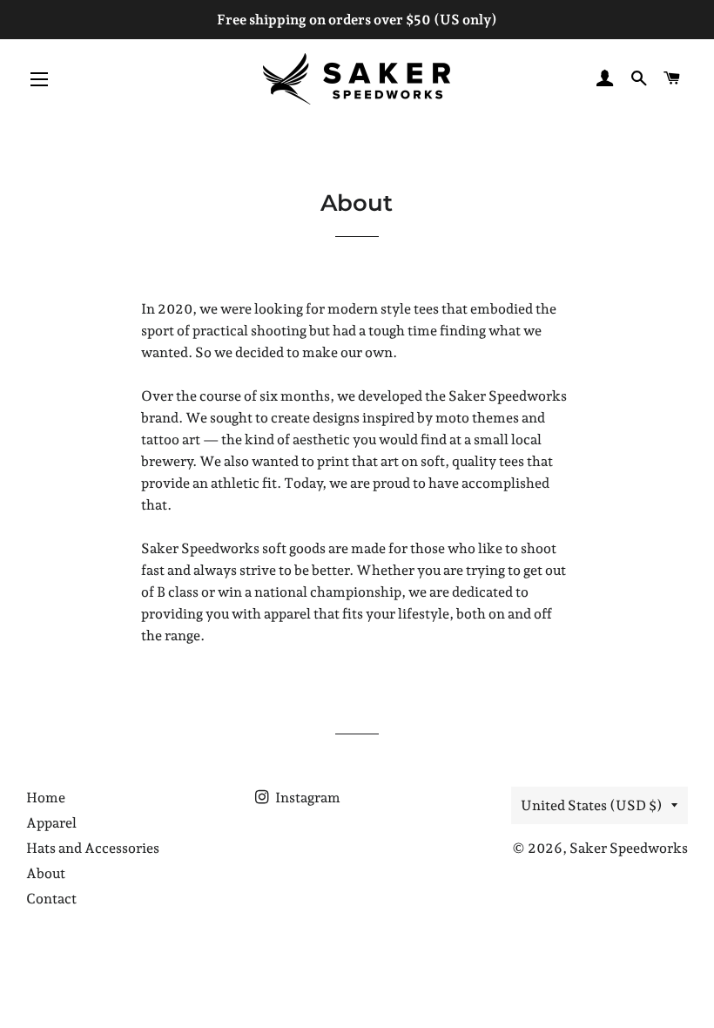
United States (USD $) (592, 805)
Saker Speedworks (628, 848)
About (45, 873)
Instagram (306, 797)
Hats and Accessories (92, 848)
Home (45, 797)
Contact (51, 898)
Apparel (51, 823)
